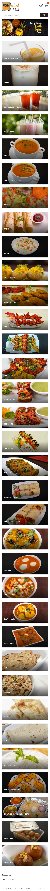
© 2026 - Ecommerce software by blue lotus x (25, 888)
